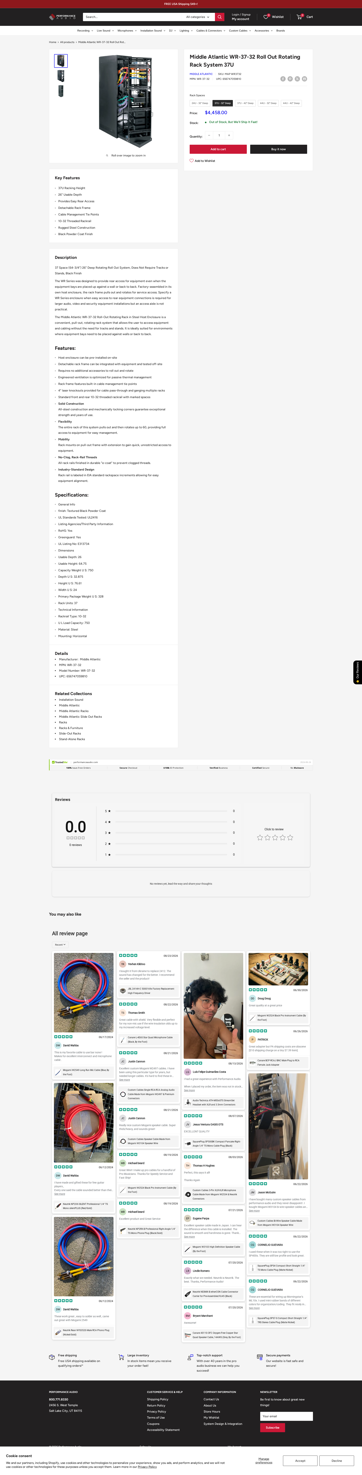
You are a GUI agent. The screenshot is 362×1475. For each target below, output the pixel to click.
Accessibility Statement (163, 1430)
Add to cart (218, 149)
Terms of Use (156, 1417)
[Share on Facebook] (283, 79)
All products (67, 42)
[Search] (219, 17)
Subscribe (272, 1427)
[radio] (200, 103)
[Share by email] (304, 79)
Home (52, 42)
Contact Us (211, 1399)
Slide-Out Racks (70, 733)
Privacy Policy (147, 1467)
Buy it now (278, 149)
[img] (76, 838)
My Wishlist (211, 1417)
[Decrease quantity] (209, 135)
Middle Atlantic (201, 74)
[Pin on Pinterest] (290, 79)
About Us (210, 1405)
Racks (63, 722)
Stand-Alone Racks (72, 739)
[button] (299, 17)
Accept (300, 1461)
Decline (337, 1461)
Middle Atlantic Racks (73, 711)
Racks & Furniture (71, 728)
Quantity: (196, 136)
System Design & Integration (223, 1424)
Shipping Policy (157, 1399)
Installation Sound (71, 699)
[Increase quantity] (229, 135)
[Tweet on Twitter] (297, 79)
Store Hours (212, 1411)
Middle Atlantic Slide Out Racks (80, 716)
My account (240, 19)
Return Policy (156, 1405)
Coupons (153, 1424)
